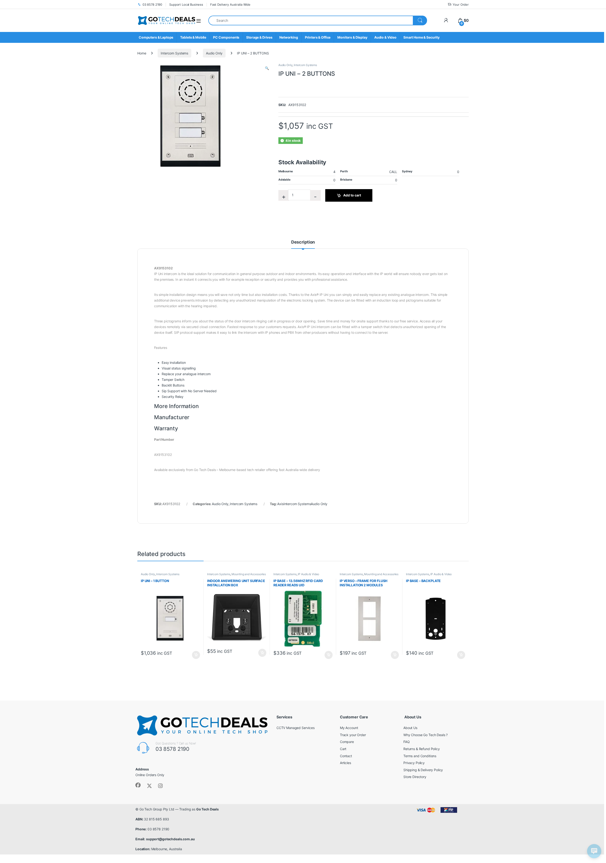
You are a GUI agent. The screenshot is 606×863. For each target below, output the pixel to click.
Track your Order (353, 735)
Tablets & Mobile (193, 37)
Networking (288, 37)
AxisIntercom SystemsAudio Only (302, 504)
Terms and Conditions (419, 756)
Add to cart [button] (196, 655)
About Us (410, 728)
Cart (343, 749)
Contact (346, 756)
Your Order (461, 4)
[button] (267, 68)
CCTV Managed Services (295, 728)
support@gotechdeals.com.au (170, 839)
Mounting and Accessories (249, 574)
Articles (345, 763)
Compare (347, 742)
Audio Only (214, 53)
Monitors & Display (352, 37)
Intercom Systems (174, 53)
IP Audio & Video (308, 574)
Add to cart (352, 195)
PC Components (226, 37)
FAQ (406, 742)
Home (141, 53)
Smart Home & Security (421, 37)
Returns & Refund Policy (421, 749)
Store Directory (414, 777)
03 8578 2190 (152, 4)
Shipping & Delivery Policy (423, 770)
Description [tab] (303, 242)
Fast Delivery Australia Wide (230, 4)
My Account (349, 728)
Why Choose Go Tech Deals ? (425, 735)
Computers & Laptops (156, 37)
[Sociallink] (138, 785)
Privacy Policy (414, 763)
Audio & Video (385, 37)
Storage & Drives (259, 37)
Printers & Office (318, 37)
